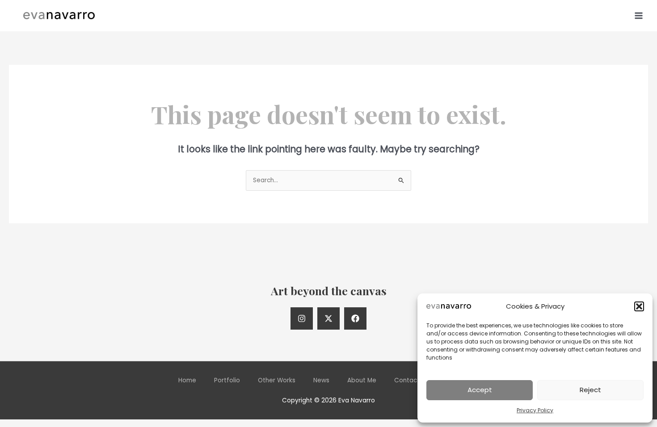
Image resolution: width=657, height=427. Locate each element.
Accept (479, 389)
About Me (361, 380)
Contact (407, 380)
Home (187, 380)
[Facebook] (355, 318)
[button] (639, 306)
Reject (590, 389)
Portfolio (227, 380)
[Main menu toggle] (639, 15)
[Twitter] (328, 318)
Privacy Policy (535, 410)
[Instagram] (302, 318)
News (321, 380)
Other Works (276, 380)
